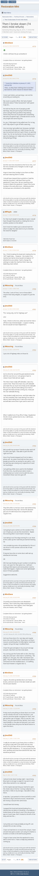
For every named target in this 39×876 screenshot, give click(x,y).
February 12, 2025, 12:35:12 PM (11, 738)
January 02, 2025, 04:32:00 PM (11, 46)
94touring (9, 285)
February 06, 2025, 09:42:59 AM (11, 445)
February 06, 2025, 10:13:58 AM (11, 503)
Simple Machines (24, 874)
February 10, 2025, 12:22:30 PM (11, 708)
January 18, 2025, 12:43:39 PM (11, 349)
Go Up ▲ (26, 872)
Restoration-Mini (10, 6)
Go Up (4, 859)
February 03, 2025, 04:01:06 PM (11, 370)
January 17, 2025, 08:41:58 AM (11, 160)
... (18, 37)
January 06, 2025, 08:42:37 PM (11, 78)
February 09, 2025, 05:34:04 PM (11, 632)
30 (19, 37)
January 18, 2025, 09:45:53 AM (11, 309)
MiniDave (9, 43)
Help (11, 872)
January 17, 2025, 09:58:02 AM (11, 250)
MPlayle (8, 212)
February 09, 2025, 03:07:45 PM (11, 526)
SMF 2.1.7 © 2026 (15, 874)
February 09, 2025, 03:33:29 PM (11, 597)
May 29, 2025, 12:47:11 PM (10, 775)
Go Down (5, 37)
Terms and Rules (18, 872)
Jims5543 (8, 75)
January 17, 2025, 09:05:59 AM (11, 215)
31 (22, 37)
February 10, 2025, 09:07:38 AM (11, 676)
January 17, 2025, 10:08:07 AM (11, 288)
